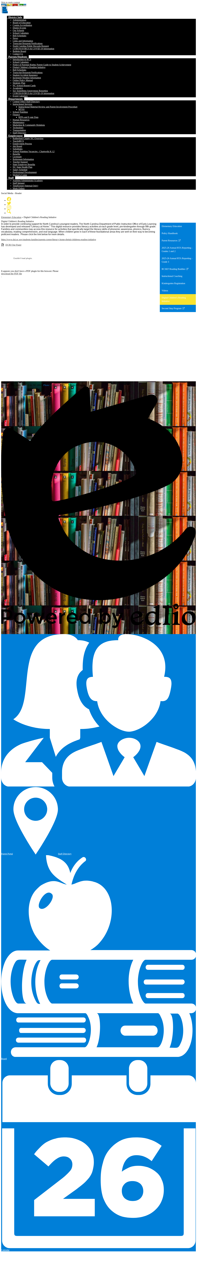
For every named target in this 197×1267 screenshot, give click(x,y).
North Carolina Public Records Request (31, 46)
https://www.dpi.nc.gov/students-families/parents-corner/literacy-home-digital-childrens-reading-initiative (48, 239)
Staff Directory (19, 133)
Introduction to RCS (22, 59)
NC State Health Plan (22, 167)
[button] (15, 17)
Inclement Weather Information (27, 77)
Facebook (9, 199)
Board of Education (22, 22)
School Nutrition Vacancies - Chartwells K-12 (34, 151)
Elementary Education (11, 217)
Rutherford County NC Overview (28, 138)
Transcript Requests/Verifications (28, 43)
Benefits (16, 154)
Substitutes (17, 149)
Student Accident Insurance (25, 75)
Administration (19, 20)
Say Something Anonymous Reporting (30, 91)
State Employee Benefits (24, 164)
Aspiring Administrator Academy (28, 180)
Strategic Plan (19, 83)
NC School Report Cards (24, 85)
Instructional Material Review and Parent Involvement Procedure (47, 107)
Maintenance (18, 122)
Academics (18, 88)
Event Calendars (20, 96)
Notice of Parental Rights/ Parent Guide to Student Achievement (42, 64)
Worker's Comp (20, 175)
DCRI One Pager (13, 245)
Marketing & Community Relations (29, 125)
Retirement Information (23, 159)
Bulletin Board (19, 51)
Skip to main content (10, 2)
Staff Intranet (19, 183)
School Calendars (21, 33)
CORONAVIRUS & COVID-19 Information (33, 48)
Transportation (19, 130)
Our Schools (18, 30)
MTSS (21, 109)
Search (9, 212)
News (15, 38)
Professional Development (25, 172)
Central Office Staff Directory (26, 101)
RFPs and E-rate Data (28, 117)
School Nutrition (20, 112)
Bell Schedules (19, 35)
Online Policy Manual (23, 80)
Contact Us (18, 54)
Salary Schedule (20, 169)
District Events (19, 28)
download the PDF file (11, 273)
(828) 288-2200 (57, 385)
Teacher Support (20, 162)
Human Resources (21, 120)
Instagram (9, 207)
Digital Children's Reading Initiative (29, 67)
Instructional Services (22, 104)
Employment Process (22, 143)
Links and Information (23, 41)
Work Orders (19, 188)
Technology (18, 127)
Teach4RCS (18, 141)
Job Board (17, 146)
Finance (16, 114)
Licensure (17, 156)
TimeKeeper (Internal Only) (25, 186)
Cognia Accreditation (22, 25)
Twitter (9, 203)
